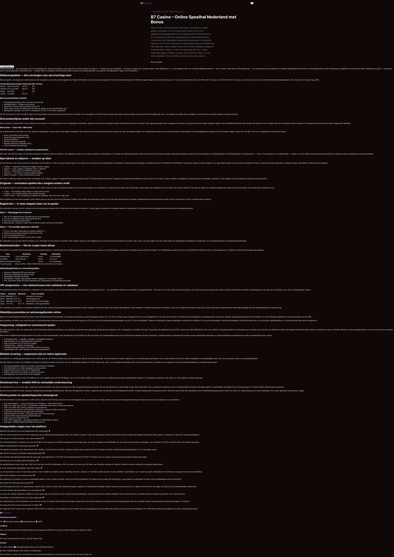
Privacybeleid (12, 530)
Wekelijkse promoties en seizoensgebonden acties (308, 69)
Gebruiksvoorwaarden (37, 530)
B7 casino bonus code (109, 114)
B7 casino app (98, 362)
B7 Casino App (36, 538)
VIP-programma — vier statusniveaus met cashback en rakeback (262, 69)
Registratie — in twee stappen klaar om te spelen (179, 69)
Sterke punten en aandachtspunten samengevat (86, 71)
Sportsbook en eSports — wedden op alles (95, 69)
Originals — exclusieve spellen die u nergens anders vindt (136, 69)
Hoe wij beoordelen (61, 530)
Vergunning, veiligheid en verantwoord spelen (347, 69)
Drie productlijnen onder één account (63, 69)
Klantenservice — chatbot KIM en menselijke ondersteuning (42, 71)
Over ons (3, 530)
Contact (88, 530)
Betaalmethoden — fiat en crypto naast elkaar (217, 69)
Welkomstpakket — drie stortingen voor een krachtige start (23, 69)
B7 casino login (166, 241)
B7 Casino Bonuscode (8, 538)
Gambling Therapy (11, 522)
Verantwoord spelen (77, 530)
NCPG (39, 522)
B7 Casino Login (23, 538)
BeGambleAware (27, 522)
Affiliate (50, 530)
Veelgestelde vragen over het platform (122, 71)
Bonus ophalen (156, 62)
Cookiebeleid (23, 530)
